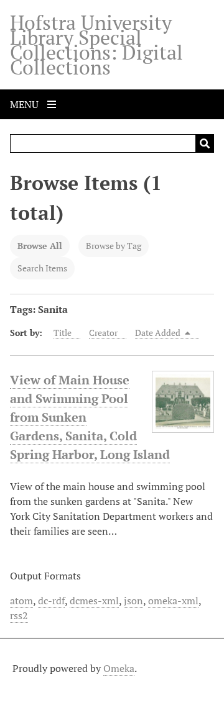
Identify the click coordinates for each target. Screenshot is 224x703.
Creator (103, 332)
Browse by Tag (113, 246)
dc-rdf (51, 600)
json (133, 600)
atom (21, 600)
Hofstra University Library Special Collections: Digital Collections (96, 44)
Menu (25, 104)
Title (63, 332)
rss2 (19, 615)
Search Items (42, 268)
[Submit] (204, 143)
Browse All (39, 246)
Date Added (158, 332)
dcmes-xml (94, 600)
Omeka (118, 668)
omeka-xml (173, 600)
